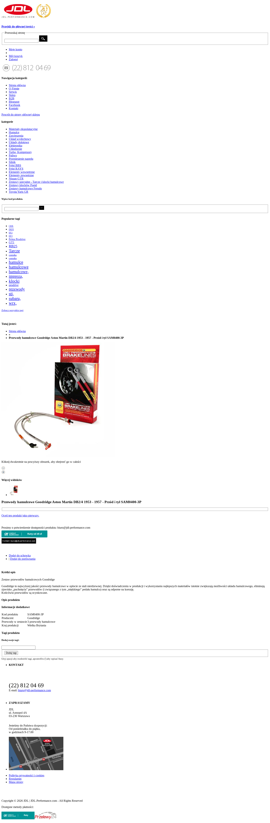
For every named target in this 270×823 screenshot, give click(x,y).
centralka (13, 255)
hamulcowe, (19, 271)
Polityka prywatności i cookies (26, 775)
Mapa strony (16, 782)
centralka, (13, 258)
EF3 (10, 236)
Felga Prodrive (17, 239)
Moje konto (15, 49)
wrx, (13, 303)
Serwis (13, 91)
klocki (14, 281)
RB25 (13, 246)
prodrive (14, 285)
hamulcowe (18, 267)
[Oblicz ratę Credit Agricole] (24, 536)
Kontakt (13, 108)
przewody (17, 289)
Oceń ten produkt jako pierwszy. (20, 515)
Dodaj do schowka (20, 555)
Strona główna (17, 85)
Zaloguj (13, 59)
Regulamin (15, 778)
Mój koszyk (16, 56)
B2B (11, 98)
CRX (11, 226)
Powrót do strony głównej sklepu (20, 114)
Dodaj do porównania (22, 558)
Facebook (14, 105)
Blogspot (14, 101)
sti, (11, 293)
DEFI (11, 229)
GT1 (11, 242)
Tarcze (14, 250)
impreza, (16, 276)
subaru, (15, 298)
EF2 (10, 232)
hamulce (16, 262)
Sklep (12, 95)
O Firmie (14, 88)
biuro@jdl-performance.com (34, 690)
